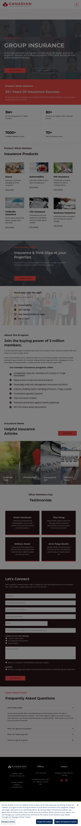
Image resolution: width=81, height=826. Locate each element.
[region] (40, 813)
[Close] (77, 805)
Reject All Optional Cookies (66, 822)
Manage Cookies (8, 821)
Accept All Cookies (44, 822)
